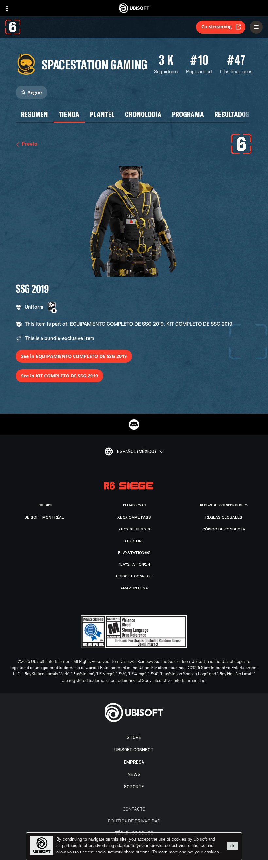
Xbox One (134, 541)
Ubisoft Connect (134, 749)
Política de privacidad (134, 821)
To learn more (165, 852)
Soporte (134, 786)
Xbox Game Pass (134, 517)
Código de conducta (223, 529)
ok (232, 846)
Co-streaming (216, 26)
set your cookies (203, 852)
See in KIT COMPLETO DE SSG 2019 (59, 376)
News (134, 774)
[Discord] (134, 424)
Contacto (134, 809)
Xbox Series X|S (134, 529)
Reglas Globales (223, 517)
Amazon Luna (134, 588)
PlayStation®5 (134, 552)
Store (134, 737)
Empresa (134, 762)
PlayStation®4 (134, 564)
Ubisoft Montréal (44, 517)
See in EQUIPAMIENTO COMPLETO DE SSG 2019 (74, 356)
